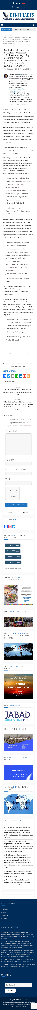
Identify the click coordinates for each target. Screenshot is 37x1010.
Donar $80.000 (13, 551)
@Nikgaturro (10, 258)
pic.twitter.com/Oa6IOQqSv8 (16, 273)
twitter (4, 912)
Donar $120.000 (13, 557)
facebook (5, 909)
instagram (6, 915)
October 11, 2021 (12, 340)
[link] (18, 300)
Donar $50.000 (13, 545)
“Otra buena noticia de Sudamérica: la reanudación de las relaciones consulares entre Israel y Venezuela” (17, 882)
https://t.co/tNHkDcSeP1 (14, 203)
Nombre (10, 459)
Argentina (8, 381)
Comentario (11, 431)
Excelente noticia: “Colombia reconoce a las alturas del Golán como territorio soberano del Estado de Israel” (18, 873)
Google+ (5, 918)
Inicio (13, 381)
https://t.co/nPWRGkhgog (14, 332)
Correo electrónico (16, 469)
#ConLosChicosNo (19, 329)
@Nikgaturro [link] (7, 231)
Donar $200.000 (13, 562)
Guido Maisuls (26, 69)
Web (8, 479)
